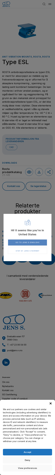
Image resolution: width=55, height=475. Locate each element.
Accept (27, 452)
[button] (50, 403)
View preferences (27, 468)
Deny (27, 460)
